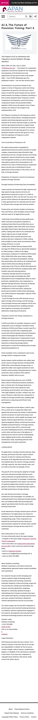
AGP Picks (4, 3)
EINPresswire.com (8, 68)
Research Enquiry (15, 551)
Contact (33, 717)
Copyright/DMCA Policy (10, 717)
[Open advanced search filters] (30, 16)
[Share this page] (35, 16)
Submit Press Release (11, 713)
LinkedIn (4, 634)
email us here (6, 627)
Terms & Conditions (27, 713)
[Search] (26, 16)
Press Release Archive (21, 709)
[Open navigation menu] (3, 16)
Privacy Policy (24, 717)
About (11, 709)
